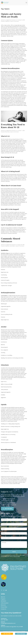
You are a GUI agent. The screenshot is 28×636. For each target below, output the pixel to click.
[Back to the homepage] (5, 2)
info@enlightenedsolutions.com (8, 623)
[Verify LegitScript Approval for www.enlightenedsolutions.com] (3, 584)
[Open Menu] (26, 2)
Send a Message (21, 633)
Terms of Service (13, 556)
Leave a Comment (14, 21)
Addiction (7, 21)
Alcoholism (12, 246)
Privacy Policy (4, 556)
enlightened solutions (11, 20)
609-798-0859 (8, 508)
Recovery (7, 132)
